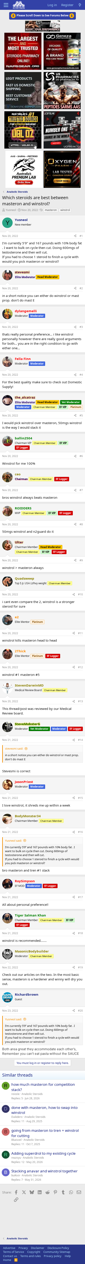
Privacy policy (52, 1256)
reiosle (15, 1094)
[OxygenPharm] (62, 169)
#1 (81, 236)
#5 (81, 415)
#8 (81, 524)
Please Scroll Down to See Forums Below (42, 15)
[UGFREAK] (62, 129)
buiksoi (15, 1175)
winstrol (65, 210)
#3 (81, 327)
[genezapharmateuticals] (62, 51)
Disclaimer (37, 1248)
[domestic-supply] (22, 90)
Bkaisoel (16, 1140)
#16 (80, 832)
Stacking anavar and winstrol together (44, 1170)
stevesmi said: (14, 748)
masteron (51, 210)
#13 (80, 701)
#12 (80, 667)
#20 (80, 1010)
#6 (81, 456)
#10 (80, 594)
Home (7, 1260)
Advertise (9, 1248)
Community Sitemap (56, 1252)
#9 (81, 560)
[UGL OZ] (22, 129)
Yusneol (11, 210)
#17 (80, 897)
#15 (80, 798)
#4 (81, 375)
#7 (81, 490)
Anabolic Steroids (32, 1094)
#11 (80, 633)
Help (68, 1256)
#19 (80, 967)
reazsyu (16, 1158)
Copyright (33, 1252)
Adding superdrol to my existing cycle (43, 1153)
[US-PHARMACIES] (62, 90)
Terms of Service (13, 1252)
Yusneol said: (13, 841)
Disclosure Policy (58, 1248)
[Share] (75, 236)
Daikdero (16, 1117)
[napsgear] (22, 51)
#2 (81, 288)
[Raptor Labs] (23, 169)
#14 (80, 740)
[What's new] (80, 5)
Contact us (10, 1256)
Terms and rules (30, 1256)
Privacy (23, 1248)
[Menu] (6, 5)
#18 (80, 933)
